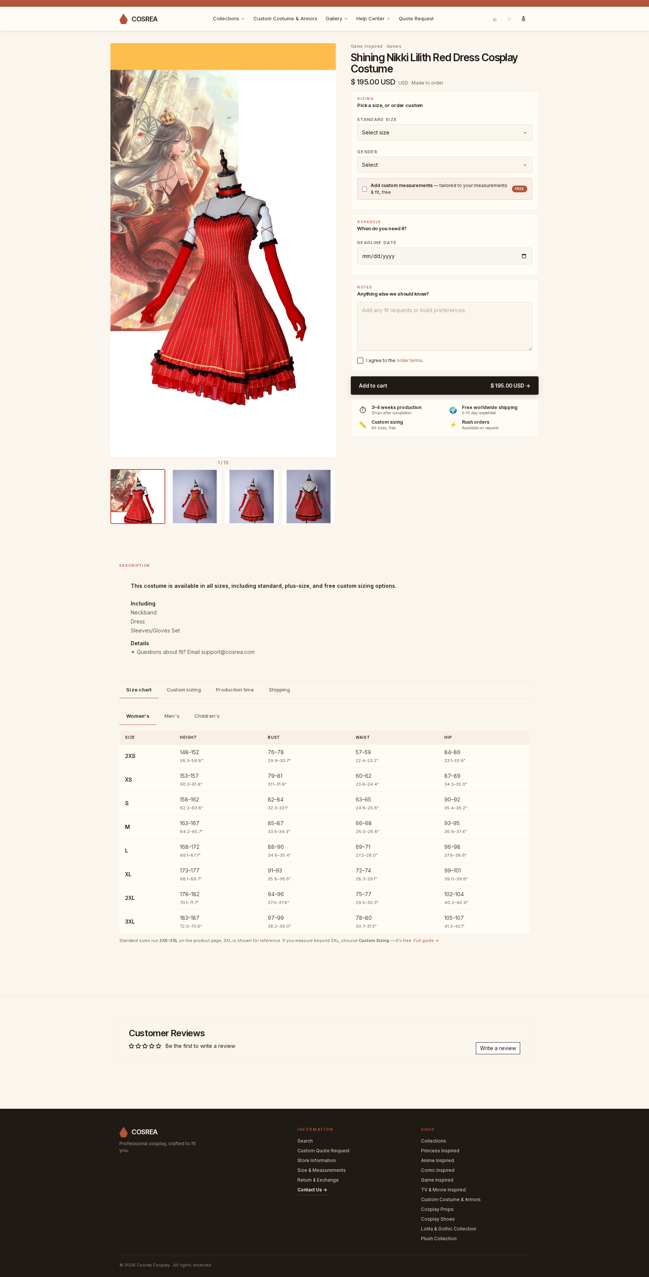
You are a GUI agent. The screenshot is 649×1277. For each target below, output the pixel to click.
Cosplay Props (437, 1209)
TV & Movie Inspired (443, 1189)
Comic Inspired (437, 1170)
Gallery (334, 18)
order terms (410, 360)
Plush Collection (439, 1238)
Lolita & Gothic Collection (448, 1229)
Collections (226, 18)
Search (305, 1141)
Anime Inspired (437, 1160)
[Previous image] (121, 250)
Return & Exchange (318, 1180)
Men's (172, 716)
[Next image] (325, 250)
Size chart (139, 690)
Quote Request (416, 18)
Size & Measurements (321, 1170)
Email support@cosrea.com (221, 652)
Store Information (316, 1160)
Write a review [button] (498, 1048)
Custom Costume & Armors (285, 18)
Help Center (370, 18)
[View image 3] (251, 496)
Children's (207, 716)
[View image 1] (137, 496)
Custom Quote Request (323, 1150)
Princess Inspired (440, 1150)
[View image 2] (195, 496)
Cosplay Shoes (438, 1219)
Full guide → (426, 940)
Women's (137, 716)
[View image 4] (308, 496)
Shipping (279, 690)
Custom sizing (184, 690)
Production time (235, 690)
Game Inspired (437, 1180)
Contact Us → (312, 1189)
